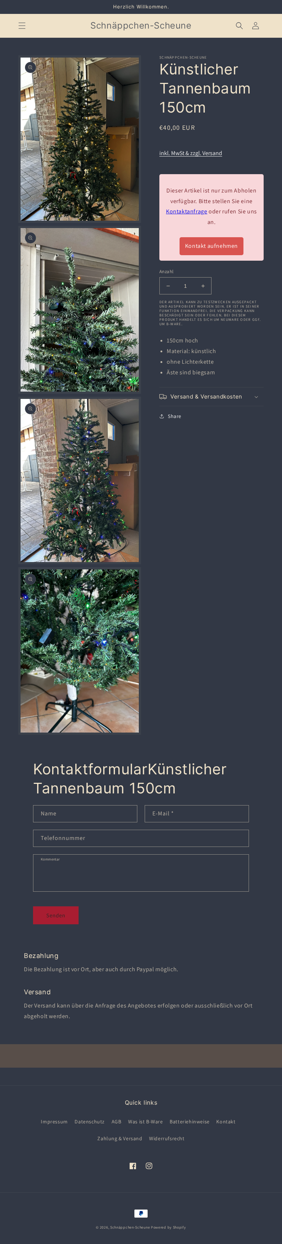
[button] (22, 26)
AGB (117, 1121)
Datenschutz (90, 1121)
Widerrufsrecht (166, 1138)
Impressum (54, 1121)
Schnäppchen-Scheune (130, 1227)
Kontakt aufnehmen (211, 246)
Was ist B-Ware (145, 1121)
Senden (55, 915)
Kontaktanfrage (186, 211)
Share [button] (174, 416)
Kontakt (225, 1121)
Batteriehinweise (190, 1121)
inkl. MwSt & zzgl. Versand (190, 153)
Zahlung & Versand (119, 1138)
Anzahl (166, 271)
